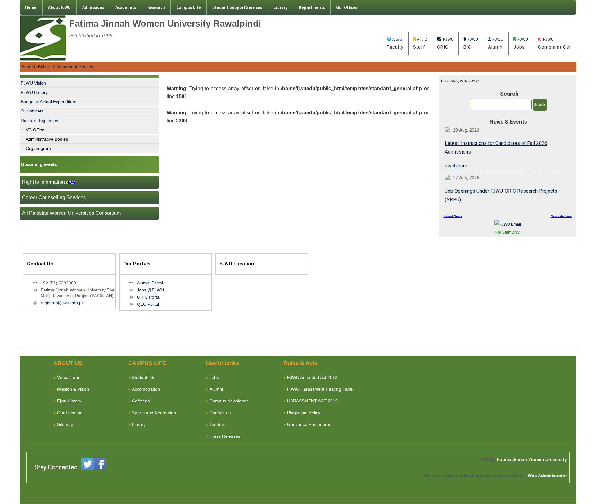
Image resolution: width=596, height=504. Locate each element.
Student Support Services (237, 7)
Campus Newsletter (229, 400)
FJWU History (34, 92)
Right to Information (43, 182)
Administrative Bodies (47, 139)
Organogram (38, 148)
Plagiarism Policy (303, 412)
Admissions (93, 7)
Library (280, 7)
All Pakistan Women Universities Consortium (71, 213)
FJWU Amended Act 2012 (312, 377)
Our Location (70, 412)
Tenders (217, 424)
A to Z (395, 43)
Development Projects (72, 66)
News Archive (561, 216)
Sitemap (65, 424)
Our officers (32, 110)
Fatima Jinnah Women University (532, 459)
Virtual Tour (68, 377)
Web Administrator (547, 475)
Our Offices (346, 7)
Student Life (144, 377)
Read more (456, 166)
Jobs (214, 377)
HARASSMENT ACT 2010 (312, 400)
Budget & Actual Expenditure (49, 101)
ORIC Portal (148, 297)
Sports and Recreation (154, 412)
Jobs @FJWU (150, 289)
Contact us (220, 412)
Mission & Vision (73, 389)
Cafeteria (141, 400)
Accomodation (146, 389)
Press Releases (225, 436)
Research (156, 7)
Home (31, 7)
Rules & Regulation (39, 120)
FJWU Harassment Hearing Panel (320, 389)
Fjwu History (69, 400)
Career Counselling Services (54, 197)
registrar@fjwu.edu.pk (62, 302)
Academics (125, 7)
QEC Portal (148, 304)
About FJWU (59, 7)
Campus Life (188, 7)
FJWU (445, 43)
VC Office (35, 129)
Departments (312, 7)
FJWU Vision (33, 83)
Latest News (453, 216)
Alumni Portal (150, 282)
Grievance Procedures (309, 424)
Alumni (216, 389)
